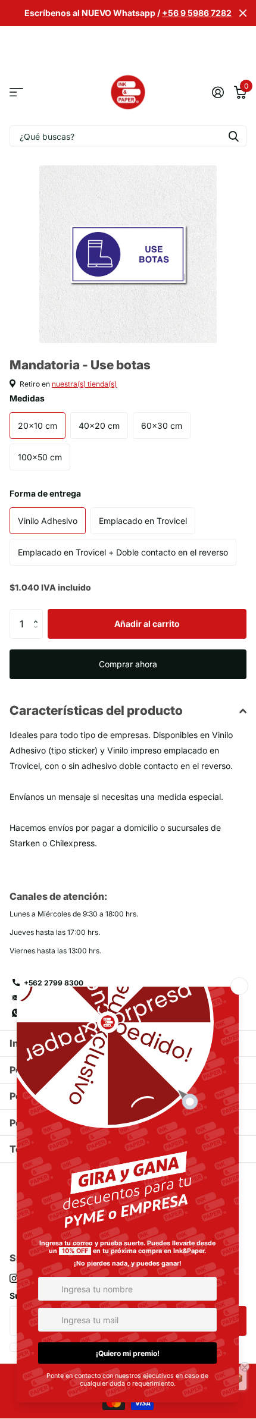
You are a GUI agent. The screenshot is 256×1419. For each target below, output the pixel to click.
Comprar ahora (128, 664)
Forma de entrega (45, 493)
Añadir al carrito (147, 624)
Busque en (233, 135)
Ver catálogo (16, 92)
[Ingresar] (217, 92)
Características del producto (96, 710)
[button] (38, 613)
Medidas (27, 398)
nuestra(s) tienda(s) (84, 383)
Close (243, 13)
